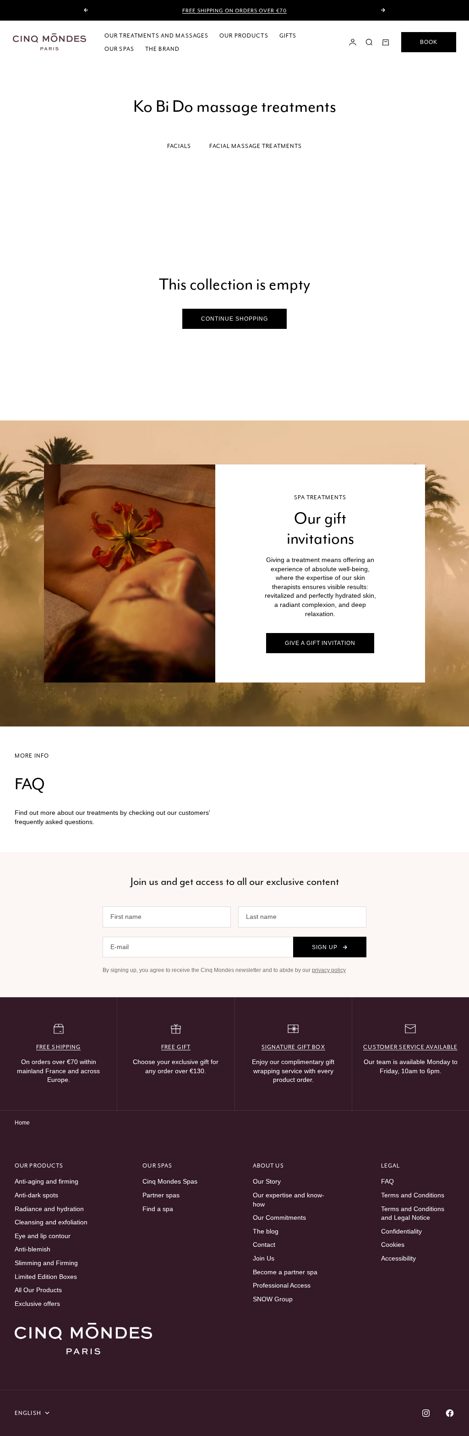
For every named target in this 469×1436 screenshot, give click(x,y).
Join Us (263, 1258)
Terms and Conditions (412, 1195)
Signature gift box (293, 1046)
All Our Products (38, 1290)
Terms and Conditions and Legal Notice (412, 1213)
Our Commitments (279, 1217)
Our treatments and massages (156, 35)
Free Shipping (58, 1046)
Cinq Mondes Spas (169, 1181)
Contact (264, 1244)
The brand (162, 48)
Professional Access (282, 1285)
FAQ (387, 1181)
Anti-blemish (32, 1249)
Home (22, 1122)
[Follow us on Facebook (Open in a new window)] (449, 1413)
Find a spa (157, 1208)
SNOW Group (273, 1299)
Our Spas (119, 48)
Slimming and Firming (46, 1263)
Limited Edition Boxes (46, 1276)
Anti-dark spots (36, 1195)
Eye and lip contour (43, 1235)
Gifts (288, 35)
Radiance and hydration (49, 1208)
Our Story (267, 1181)
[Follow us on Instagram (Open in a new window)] (426, 1413)
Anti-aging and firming (46, 1181)
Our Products (243, 35)
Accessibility (398, 1258)
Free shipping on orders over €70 (234, 10)
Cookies (392, 1244)
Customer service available (410, 1046)
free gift (176, 1046)
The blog (265, 1231)
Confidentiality (401, 1231)
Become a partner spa (285, 1272)
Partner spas (161, 1195)
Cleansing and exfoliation (51, 1222)
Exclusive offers (37, 1303)
